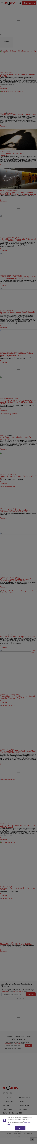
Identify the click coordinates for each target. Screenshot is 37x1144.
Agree (20, 1128)
